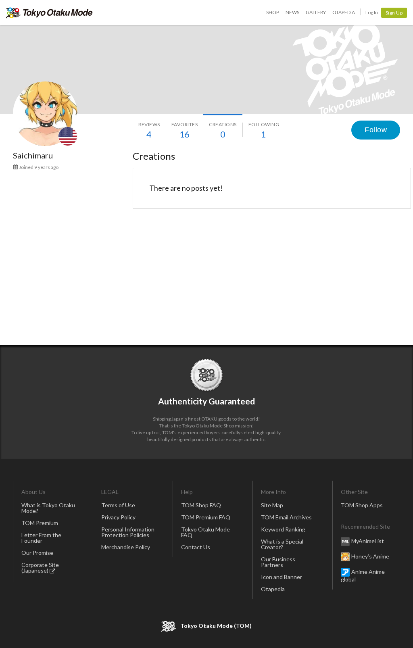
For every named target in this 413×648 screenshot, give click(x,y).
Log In (371, 12)
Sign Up (394, 13)
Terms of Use (118, 505)
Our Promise (37, 552)
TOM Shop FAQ (201, 505)
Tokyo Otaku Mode (49, 12)
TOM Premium (39, 522)
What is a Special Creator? (282, 544)
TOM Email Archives (286, 517)
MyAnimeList (367, 541)
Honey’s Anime (370, 556)
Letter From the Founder (41, 537)
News (292, 12)
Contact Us (195, 547)
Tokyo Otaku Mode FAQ (205, 532)
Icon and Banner (281, 576)
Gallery (316, 12)
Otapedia (343, 12)
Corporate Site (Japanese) (40, 567)
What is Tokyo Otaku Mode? (48, 508)
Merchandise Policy (125, 547)
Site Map (272, 505)
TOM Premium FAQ (205, 517)
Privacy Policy (118, 517)
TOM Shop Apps (362, 505)
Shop (272, 12)
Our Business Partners (278, 562)
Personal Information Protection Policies (127, 532)
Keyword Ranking (283, 529)
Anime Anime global (363, 575)
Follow (376, 130)
